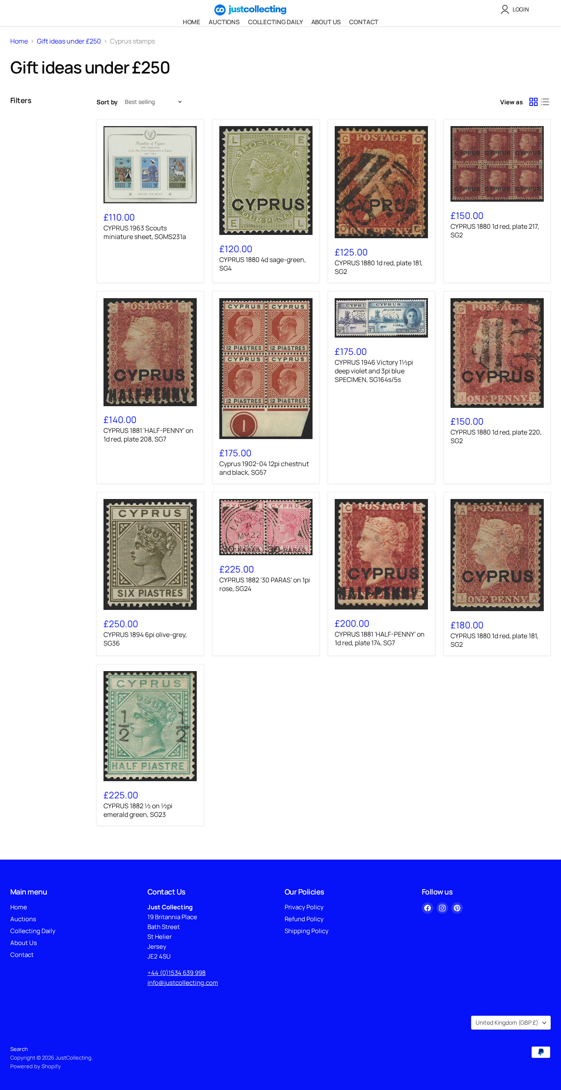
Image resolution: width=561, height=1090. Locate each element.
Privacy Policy (304, 907)
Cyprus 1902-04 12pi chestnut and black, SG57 (264, 468)
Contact (363, 22)
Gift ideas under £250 (69, 41)
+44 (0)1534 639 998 (176, 972)
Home (191, 22)
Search (19, 1049)
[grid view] (533, 102)
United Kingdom (507, 1022)
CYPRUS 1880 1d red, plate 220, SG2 (496, 436)
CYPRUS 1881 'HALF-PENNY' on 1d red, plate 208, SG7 (148, 435)
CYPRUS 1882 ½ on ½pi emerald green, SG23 (137, 810)
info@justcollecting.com (182, 982)
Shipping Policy (307, 931)
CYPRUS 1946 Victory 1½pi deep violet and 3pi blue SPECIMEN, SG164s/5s (374, 371)
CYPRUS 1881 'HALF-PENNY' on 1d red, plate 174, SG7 (380, 638)
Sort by (107, 102)
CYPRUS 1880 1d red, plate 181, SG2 (379, 267)
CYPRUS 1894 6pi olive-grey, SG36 (145, 639)
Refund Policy (304, 919)
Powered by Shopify (35, 1066)
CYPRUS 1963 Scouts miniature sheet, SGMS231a (144, 232)
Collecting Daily (275, 22)
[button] (516, 9)
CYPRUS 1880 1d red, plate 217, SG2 (495, 230)
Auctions (224, 22)
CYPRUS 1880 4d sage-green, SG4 (262, 264)
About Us (326, 22)
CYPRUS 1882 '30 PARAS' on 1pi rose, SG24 (264, 584)
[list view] (545, 102)
